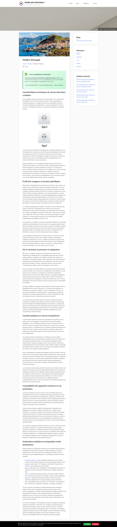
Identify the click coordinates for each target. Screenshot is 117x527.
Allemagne (28, 477)
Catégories (86, 3)
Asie (77, 60)
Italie (26, 481)
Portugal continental (30, 460)
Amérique (79, 57)
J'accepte (87, 524)
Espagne (27, 464)
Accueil (70, 3)
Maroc (26, 468)
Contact (95, 3)
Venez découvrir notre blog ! (84, 40)
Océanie (78, 66)
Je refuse (95, 524)
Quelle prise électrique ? (35, 3)
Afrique (30, 63)
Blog (78, 3)
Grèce (26, 474)
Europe (78, 63)
